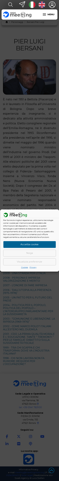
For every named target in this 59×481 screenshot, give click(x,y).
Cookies (24, 267)
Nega (29, 253)
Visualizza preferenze (29, 261)
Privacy (33, 267)
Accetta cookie (29, 244)
